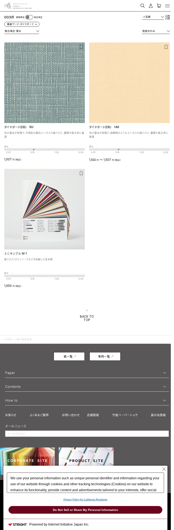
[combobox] (153, 17)
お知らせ (10, 415)
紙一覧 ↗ (70, 356)
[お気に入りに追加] (81, 46)
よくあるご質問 (39, 415)
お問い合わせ (71, 415)
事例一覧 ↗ (106, 356)
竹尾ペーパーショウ (125, 415)
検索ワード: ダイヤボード (20, 24)
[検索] (121, 3)
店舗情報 (93, 415)
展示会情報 (158, 415)
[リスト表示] (168, 17)
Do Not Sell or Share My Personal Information (85, 510)
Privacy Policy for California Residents (85, 499)
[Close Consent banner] (164, 469)
